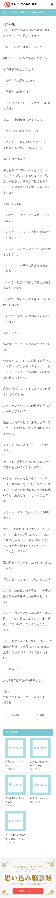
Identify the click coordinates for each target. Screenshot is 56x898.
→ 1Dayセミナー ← (17, 669)
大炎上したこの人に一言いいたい (40, 763)
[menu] (51, 4)
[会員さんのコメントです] (15, 748)
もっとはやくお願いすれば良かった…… (15, 837)
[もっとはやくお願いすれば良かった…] (15, 821)
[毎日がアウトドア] (40, 785)
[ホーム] (4, 12)
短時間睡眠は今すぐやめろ (15, 800)
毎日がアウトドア (39, 798)
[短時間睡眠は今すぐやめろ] (15, 785)
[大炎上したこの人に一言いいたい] (40, 748)
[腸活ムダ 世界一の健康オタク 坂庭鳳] (22, 4)
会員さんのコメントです (15, 763)
